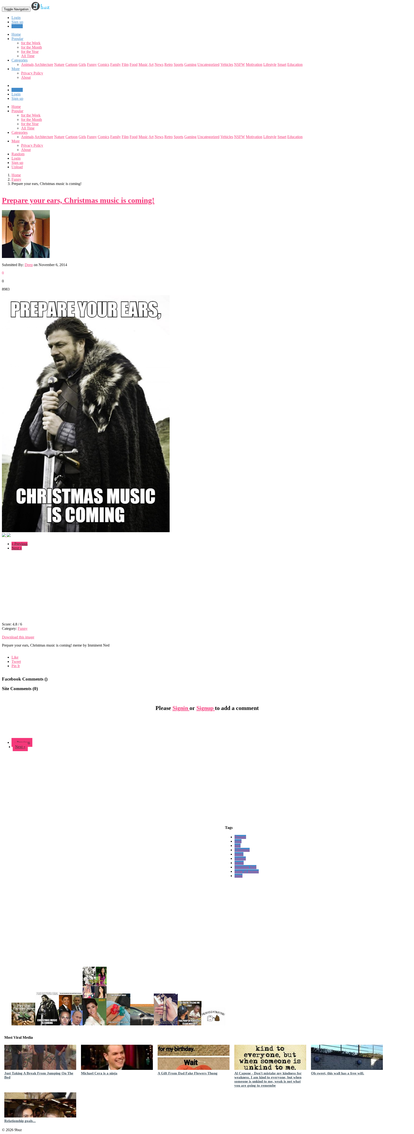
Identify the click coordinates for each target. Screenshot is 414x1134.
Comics (103, 64)
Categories (20, 132)
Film (125, 64)
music (239, 854)
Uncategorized (208, 64)
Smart (281, 64)
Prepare (240, 837)
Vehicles (226, 64)
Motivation (254, 64)
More (16, 69)
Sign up (17, 22)
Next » (17, 548)
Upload (17, 26)
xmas (238, 876)
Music (143, 64)
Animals (27, 64)
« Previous (20, 544)
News (159, 64)
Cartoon (71, 64)
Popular (17, 111)
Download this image (18, 637)
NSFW (239, 64)
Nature (59, 64)
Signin (181, 708)
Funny (92, 64)
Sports (178, 64)
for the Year (30, 52)
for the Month (31, 47)
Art (151, 64)
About (26, 77)
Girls (82, 64)
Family (115, 64)
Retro (168, 64)
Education (295, 64)
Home (16, 107)
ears (238, 846)
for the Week (30, 43)
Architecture (43, 64)
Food (134, 64)
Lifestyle (269, 64)
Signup (205, 708)
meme (239, 863)
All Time (27, 56)
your (238, 841)
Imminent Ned (245, 867)
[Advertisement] (42, 587)
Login (16, 18)
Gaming (190, 64)
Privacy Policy (32, 73)
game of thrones (247, 871)
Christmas (242, 850)
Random (18, 154)
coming (240, 858)
